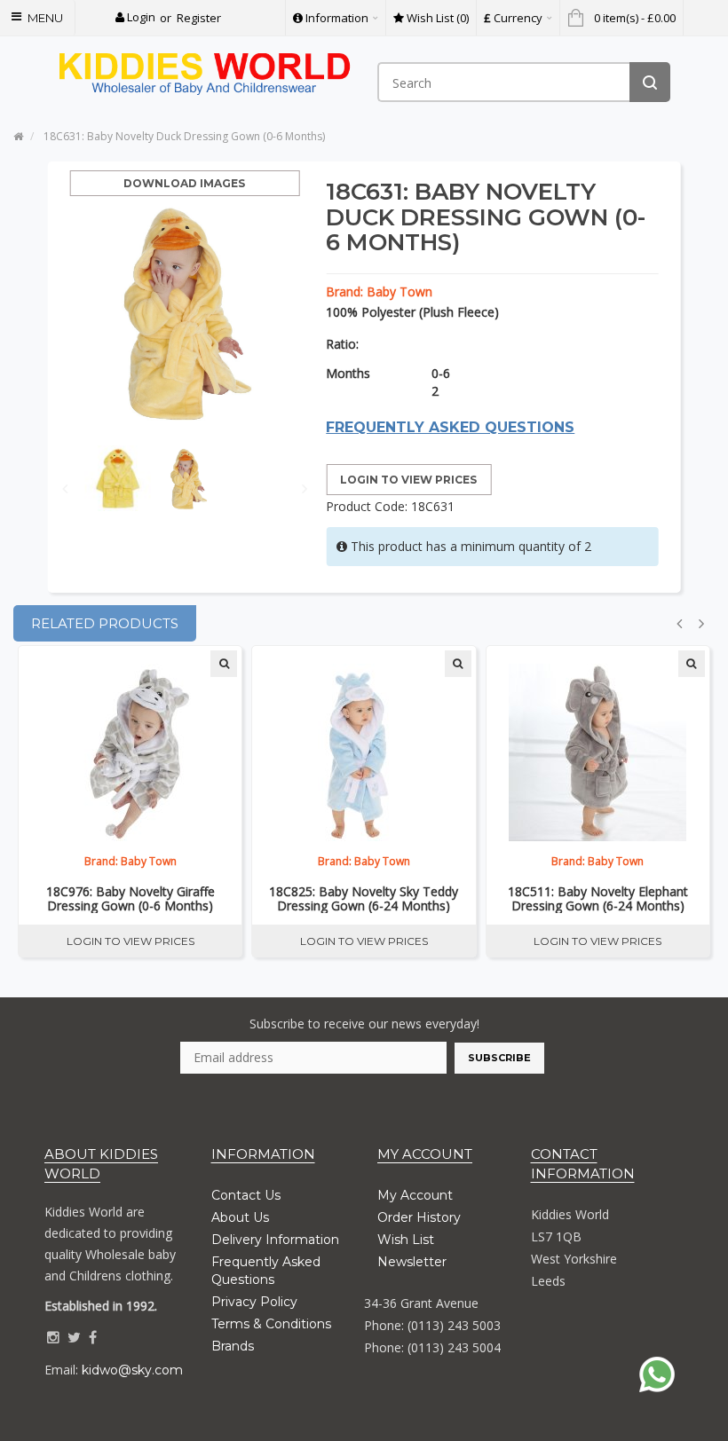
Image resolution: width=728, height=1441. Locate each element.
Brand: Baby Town (379, 291)
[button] (135, 17)
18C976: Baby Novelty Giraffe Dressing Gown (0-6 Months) (130, 899)
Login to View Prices (408, 479)
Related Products (104, 623)
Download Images (184, 183)
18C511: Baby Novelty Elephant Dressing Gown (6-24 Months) (598, 899)
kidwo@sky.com (132, 1370)
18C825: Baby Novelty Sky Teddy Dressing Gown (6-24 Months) (363, 899)
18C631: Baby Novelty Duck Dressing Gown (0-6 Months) (184, 136)
